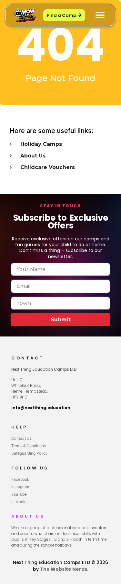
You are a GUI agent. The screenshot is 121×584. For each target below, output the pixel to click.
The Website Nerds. (64, 569)
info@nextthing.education (40, 407)
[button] (100, 15)
